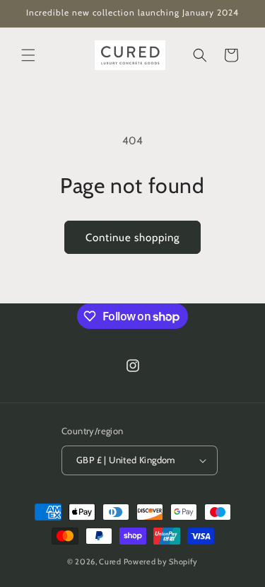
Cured (110, 561)
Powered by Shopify (161, 561)
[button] (28, 55)
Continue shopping (132, 237)
